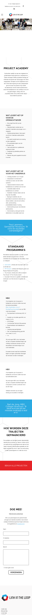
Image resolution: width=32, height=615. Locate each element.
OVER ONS (4, 609)
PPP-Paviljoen (8, 268)
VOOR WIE (4, 613)
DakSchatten (8, 264)
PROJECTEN (4, 611)
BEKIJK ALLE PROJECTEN (16, 465)
